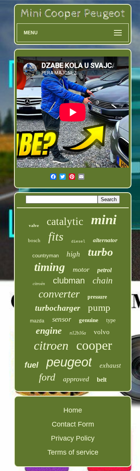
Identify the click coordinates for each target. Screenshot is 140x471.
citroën (39, 283)
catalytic (65, 221)
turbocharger (57, 308)
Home (72, 410)
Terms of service (72, 452)
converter (59, 294)
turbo (100, 252)
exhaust (110, 365)
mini (104, 219)
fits (55, 236)
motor (81, 269)
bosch (34, 240)
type (111, 320)
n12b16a (78, 333)
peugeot (69, 362)
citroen (51, 345)
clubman (69, 280)
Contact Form (73, 424)
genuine (88, 320)
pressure (97, 297)
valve (34, 225)
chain (103, 280)
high (73, 254)
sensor (61, 319)
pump (99, 307)
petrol (104, 270)
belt (102, 379)
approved (76, 379)
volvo (102, 332)
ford (47, 377)
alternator (105, 240)
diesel (78, 241)
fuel (31, 365)
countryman (45, 256)
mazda (37, 321)
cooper (94, 345)
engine (49, 331)
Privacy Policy (72, 438)
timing (49, 266)
